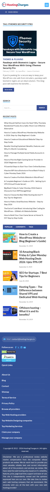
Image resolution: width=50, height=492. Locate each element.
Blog (4, 380)
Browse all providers (11, 409)
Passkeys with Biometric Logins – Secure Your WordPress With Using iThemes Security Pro (24, 65)
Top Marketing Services (12, 426)
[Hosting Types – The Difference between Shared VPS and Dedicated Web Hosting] (10, 286)
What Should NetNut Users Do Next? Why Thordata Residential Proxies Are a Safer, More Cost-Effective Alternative (25, 126)
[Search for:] (25, 107)
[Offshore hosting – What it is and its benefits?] (10, 307)
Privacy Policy (8, 403)
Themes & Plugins (13, 59)
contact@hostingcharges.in (23, 339)
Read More (7, 89)
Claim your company (11, 432)
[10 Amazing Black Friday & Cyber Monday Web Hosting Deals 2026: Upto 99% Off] (10, 251)
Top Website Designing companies (17, 420)
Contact (5, 386)
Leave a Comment (33, 71)
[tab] (8, 227)
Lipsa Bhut (21, 71)
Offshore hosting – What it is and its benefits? (30, 311)
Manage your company (12, 438)
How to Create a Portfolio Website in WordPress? (24, 177)
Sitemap (5, 392)
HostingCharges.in (31, 448)
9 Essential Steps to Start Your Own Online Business (25, 166)
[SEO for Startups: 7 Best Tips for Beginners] (10, 272)
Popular (8, 227)
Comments (20, 227)
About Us (6, 374)
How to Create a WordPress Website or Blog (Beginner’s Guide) (32, 238)
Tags (31, 227)
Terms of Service (9, 397)
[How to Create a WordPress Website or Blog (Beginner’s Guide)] (10, 234)
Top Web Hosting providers (14, 415)
